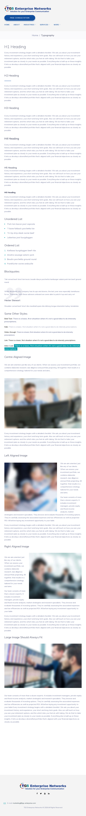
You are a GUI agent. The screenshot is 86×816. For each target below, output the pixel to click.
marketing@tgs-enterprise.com (24, 803)
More (56, 25)
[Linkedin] (48, 793)
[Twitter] (41, 793)
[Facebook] (37, 793)
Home (7, 25)
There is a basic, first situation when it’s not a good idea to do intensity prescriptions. (42, 340)
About (17, 25)
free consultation (20, 18)
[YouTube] (45, 793)
